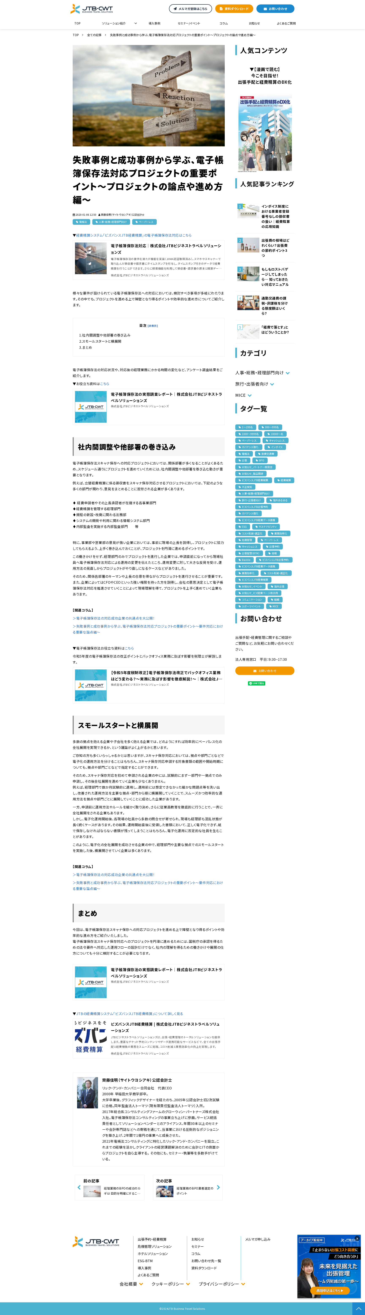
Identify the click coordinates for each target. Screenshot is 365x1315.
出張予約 (274, 546)
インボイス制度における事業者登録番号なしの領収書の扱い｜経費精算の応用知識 (275, 216)
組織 (276, 599)
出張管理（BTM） (251, 553)
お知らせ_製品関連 (252, 473)
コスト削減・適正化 (252, 533)
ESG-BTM (145, 1260)
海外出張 (279, 586)
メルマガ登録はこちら (193, 9)
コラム (224, 23)
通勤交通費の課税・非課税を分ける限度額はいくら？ (274, 306)
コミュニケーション (252, 599)
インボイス (277, 447)
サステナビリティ (267, 526)
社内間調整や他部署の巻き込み (106, 335)
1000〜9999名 (250, 434)
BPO (261, 460)
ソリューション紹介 (114, 23)
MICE (240, 395)
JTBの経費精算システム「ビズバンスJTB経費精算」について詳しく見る (129, 1013)
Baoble (246, 559)
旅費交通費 (267, 453)
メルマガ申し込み (258, 1239)
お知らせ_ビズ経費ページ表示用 (260, 593)
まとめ (87, 347)
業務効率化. (248, 573)
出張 (244, 460)
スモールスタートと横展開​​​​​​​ (101, 341)
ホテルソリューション (153, 1253)
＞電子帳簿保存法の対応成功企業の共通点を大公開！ (114, 618)
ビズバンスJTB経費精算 (255, 579)
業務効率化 (280, 533)
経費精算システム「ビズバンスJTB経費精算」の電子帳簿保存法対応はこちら (134, 235)
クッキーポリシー (168, 1284)
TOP (77, 23)
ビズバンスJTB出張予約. (275, 559)
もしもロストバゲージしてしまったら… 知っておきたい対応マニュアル (275, 277)
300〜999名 (272, 427)
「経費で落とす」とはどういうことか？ (275, 329)
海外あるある (280, 500)
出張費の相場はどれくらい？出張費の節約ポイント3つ (275, 248)
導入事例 (154, 23)
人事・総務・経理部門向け (113, 221)
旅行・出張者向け (251, 384)
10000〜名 (277, 434)
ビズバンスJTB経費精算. (255, 480)
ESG (244, 526)
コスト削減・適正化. (277, 573)
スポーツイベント (251, 606)
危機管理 (247, 540)
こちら (104, 383)
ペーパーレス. (249, 440)
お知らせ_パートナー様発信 (257, 467)
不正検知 (247, 487)
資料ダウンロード (236, 9)
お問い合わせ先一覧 (206, 1260)
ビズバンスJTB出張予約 (255, 506)
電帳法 (83, 221)
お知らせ (254, 23)
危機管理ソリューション (155, 1246)
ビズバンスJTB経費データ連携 (258, 520)
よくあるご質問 (286, 23)
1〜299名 (247, 427)
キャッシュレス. (277, 440)
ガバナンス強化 (250, 513)
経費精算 (286, 480)
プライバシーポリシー (219, 1284)
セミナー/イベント (189, 23)
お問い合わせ (278, 9)
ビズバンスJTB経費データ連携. (259, 566)
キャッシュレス (249, 546)
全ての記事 (94, 35)
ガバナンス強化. (250, 447)
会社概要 (128, 1284)
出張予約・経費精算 (152, 1239)
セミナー (197, 1246)
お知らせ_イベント (252, 586)
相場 (274, 553)
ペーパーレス (146, 221)
